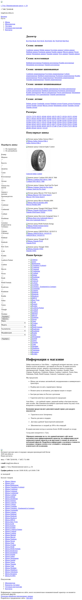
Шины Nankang (11, 539)
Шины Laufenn (10, 533)
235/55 (64, 122)
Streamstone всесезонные (35, 65)
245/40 (28, 124)
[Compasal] (34, 269)
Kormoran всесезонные (50, 63)
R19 (60, 41)
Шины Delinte (10, 497)
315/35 (45, 128)
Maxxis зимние (68, 52)
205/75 (64, 118)
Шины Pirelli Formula (12, 549)
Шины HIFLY (10, 520)
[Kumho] (33, 306)
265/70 (49, 126)
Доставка (8, 26)
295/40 (33, 128)
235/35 (44, 122)
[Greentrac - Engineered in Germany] (43, 287)
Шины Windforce (11, 570)
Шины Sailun (10, 556)
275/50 (64, 126)
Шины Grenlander (11, 510)
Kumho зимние (57, 52)
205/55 (44, 118)
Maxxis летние (48, 105)
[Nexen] (33, 319)
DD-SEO (29, 598)
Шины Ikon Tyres (11, 522)
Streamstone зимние (39, 54)
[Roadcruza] (34, 329)
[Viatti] (33, 344)
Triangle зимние (74, 54)
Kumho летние (37, 105)
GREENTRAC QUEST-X (35, 235)
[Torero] (33, 340)
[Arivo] (33, 262)
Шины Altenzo (10, 481)
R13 (27, 41)
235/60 (69, 122)
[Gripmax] (34, 290)
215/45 (74, 118)
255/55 (69, 124)
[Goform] (33, 283)
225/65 (33, 122)
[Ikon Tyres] (34, 300)
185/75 (59, 116)
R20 (64, 41)
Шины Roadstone (11, 552)
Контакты (8, 30)
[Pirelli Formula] (36, 327)
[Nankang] (34, 317)
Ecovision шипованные (67, 89)
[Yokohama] (34, 350)
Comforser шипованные (34, 89)
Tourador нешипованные (35, 80)
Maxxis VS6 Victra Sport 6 (35, 197)
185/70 (54, 116)
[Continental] (35, 271)
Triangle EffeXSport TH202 (35, 212)
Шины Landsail (10, 531)
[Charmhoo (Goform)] (38, 265)
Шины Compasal (11, 491)
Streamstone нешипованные (64, 78)
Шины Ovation (10, 545)
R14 (30, 41)
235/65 (74, 122)
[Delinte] (33, 275)
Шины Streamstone (12, 558)
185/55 (38, 116)
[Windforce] (34, 348)
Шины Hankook (11, 516)
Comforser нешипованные (35, 74)
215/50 (28, 120)
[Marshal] (34, 313)
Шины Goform (10, 504)
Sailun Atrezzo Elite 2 (33, 143)
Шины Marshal (10, 535)
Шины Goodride (11, 506)
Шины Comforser (11, 489)
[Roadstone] (34, 331)
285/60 (28, 128)
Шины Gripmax (10, 512)
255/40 (59, 124)
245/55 (38, 124)
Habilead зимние (32, 52)
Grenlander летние (43, 103)
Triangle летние (31, 107)
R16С (50, 41)
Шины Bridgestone (11, 485)
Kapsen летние (67, 103)
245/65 (44, 124)
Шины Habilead (10, 514)
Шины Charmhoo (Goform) (14, 487)
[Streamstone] (35, 337)
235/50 (59, 122)
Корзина (4, 16)
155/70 (28, 116)
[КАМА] (33, 354)
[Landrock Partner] (37, 308)
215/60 (38, 120)
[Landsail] (34, 310)
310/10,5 (39, 128)
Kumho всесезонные (66, 63)
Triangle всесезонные (52, 65)
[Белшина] (34, 352)
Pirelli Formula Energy (34, 228)
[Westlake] (34, 346)
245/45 (33, 124)
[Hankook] (34, 294)
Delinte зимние (45, 50)
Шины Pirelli (9, 547)
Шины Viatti (9, 566)
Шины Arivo (9, 483)
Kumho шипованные (33, 92)
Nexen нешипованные (46, 78)
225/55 (74, 120)
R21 (67, 41)
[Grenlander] (35, 288)
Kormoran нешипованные (65, 76)
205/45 (33, 118)
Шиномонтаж (10, 24)
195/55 (69, 116)
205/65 (54, 118)
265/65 (44, 126)
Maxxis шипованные (49, 92)
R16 (46, 41)
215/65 (44, 120)
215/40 (69, 118)
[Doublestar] (35, 277)
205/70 (59, 118)
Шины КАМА (10, 576)
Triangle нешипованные (53, 80)
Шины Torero (10, 562)
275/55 (69, 126)
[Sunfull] (33, 339)
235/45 (54, 122)
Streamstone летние (60, 105)
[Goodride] (34, 285)
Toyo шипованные (43, 94)
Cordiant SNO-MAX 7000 (35, 181)
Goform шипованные (33, 91)
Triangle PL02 (31, 243)
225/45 (64, 120)
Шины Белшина (11, 574)
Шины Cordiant (10, 495)
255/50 (64, 124)
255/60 (74, 124)
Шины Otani (9, 543)
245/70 (49, 124)
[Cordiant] (34, 273)
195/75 (28, 118)
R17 (54, 41)
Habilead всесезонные (34, 63)
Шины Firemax (10, 501)
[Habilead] (34, 292)
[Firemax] (34, 279)
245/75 (54, 124)
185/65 (49, 116)
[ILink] (33, 302)
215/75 (54, 120)
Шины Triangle (10, 564)
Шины (7, 22)
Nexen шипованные (64, 92)
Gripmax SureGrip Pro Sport (36, 189)
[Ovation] (34, 323)
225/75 (38, 122)
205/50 (38, 118)
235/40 (49, 122)
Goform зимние (69, 50)
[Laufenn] (34, 312)
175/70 (33, 116)
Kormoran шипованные (66, 91)
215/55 (33, 120)
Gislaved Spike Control (34, 174)
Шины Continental (11, 493)
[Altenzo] (33, 260)
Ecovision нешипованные (54, 74)
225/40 (59, 120)
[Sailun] (33, 335)
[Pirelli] (33, 325)
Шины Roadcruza (11, 551)
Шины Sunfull (10, 560)
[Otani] (33, 321)
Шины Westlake (10, 568)
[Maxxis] (33, 315)
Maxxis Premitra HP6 (33, 204)
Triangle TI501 (31, 251)
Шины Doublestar (11, 499)
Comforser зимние (32, 50)
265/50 (33, 126)
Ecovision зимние (57, 50)
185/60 (44, 116)
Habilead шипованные (50, 91)
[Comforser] (34, 267)
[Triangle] (34, 342)
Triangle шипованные (57, 94)
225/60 (28, 122)
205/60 (49, 118)
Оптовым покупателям (13, 28)
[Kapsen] (33, 304)
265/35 (28, 126)
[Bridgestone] (35, 263)
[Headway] (34, 296)
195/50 (64, 116)
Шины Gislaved (10, 502)
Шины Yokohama (11, 572)
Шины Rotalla (10, 554)
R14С (35, 41)
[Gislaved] (34, 281)
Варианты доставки (12, 585)
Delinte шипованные (51, 89)
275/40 (54, 126)
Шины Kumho (10, 527)
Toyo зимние (63, 54)
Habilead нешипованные (47, 76)
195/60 (74, 116)
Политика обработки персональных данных (17, 596)
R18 (57, 41)
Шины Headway (11, 518)
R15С (43, 41)
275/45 (59, 126)
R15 (38, 41)
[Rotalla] (33, 333)
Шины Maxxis (10, 537)
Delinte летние (31, 103)
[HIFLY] (33, 298)
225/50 (69, 120)
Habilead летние (56, 103)
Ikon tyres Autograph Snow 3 (36, 220)
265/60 (38, 126)
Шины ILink (9, 524)
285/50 (74, 126)
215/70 (49, 120)
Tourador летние (73, 105)
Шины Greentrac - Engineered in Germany (19, 508)
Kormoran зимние (44, 52)
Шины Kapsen (10, 526)
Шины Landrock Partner (13, 529)
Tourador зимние (52, 54)
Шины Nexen (10, 541)
